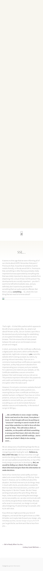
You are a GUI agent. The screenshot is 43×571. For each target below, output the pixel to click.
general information (14, 566)
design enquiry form (29, 520)
